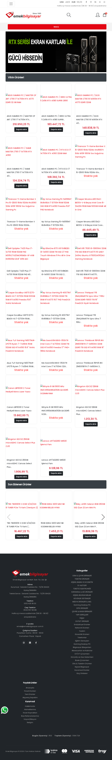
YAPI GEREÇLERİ (82, 615)
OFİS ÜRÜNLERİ (82, 608)
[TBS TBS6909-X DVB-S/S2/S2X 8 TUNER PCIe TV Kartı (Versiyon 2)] (22, 506)
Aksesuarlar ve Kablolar (82, 650)
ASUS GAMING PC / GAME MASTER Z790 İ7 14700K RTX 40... (20, 172)
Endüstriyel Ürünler (82, 624)
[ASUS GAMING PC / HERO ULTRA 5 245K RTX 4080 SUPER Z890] (56, 99)
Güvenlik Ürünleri (82, 634)
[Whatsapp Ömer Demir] (100, 2)
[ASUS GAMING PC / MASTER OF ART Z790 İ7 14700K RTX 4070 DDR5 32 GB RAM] (21, 99)
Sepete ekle (21, 129)
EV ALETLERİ (82, 585)
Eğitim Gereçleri (82, 641)
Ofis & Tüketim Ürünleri (82, 663)
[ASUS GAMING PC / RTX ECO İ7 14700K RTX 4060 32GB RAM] (56, 152)
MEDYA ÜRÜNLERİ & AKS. (82, 602)
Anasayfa (30, 688)
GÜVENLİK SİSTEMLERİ (82, 598)
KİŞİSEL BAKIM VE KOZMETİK (82, 582)
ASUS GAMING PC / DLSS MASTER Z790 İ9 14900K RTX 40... (89, 119)
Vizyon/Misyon (30, 719)
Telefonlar (82, 637)
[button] (51, 69)
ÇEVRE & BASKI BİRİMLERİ (82, 611)
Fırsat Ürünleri (30, 691)
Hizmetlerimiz (30, 709)
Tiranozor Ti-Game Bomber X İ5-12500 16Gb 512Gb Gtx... (90, 170)
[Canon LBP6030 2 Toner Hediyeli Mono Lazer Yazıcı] (21, 390)
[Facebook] (86, 2)
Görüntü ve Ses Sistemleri (82, 657)
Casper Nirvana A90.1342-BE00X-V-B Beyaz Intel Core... (90, 223)
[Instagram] (91, 2)
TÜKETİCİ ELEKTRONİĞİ (82, 589)
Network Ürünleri (82, 628)
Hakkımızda (30, 706)
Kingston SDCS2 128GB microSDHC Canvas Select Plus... (88, 411)
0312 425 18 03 (30, 603)
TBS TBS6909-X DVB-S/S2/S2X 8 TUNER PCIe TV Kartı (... (21, 525)
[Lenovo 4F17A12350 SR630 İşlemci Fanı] (56, 443)
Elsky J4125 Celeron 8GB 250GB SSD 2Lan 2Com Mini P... (89, 525)
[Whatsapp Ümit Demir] (104, 2)
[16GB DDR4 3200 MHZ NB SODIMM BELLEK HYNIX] (56, 506)
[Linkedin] (95, 2)
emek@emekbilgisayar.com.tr (30, 626)
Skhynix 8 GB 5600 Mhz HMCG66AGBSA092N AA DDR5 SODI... (55, 411)
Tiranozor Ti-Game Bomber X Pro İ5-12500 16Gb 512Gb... (21, 223)
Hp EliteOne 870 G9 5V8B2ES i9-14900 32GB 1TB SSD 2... (55, 273)
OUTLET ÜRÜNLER (82, 621)
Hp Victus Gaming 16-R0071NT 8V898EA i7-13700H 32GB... (56, 317)
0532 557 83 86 (30, 610)
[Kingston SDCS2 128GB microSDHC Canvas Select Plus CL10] (90, 390)
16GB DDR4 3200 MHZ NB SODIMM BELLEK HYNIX (52, 525)
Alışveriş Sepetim (30, 697)
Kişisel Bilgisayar (82, 667)
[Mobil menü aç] (69, 15)
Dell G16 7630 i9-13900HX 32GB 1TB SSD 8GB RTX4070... (90, 273)
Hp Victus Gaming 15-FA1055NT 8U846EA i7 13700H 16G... (56, 223)
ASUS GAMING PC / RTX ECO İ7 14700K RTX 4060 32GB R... (56, 170)
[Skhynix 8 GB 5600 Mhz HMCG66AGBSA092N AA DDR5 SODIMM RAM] (56, 390)
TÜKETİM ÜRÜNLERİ (82, 579)
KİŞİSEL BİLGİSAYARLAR (82, 595)
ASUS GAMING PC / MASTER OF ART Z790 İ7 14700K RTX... (21, 118)
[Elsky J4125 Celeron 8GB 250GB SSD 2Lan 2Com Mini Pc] (90, 506)
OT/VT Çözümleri (82, 654)
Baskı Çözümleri (82, 660)
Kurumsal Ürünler (82, 670)
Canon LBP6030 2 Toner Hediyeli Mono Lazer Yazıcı (19, 409)
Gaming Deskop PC (82, 605)
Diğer (82, 618)
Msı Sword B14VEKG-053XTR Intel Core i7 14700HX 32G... (54, 365)
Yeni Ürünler (30, 694)
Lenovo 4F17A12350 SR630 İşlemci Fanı (54, 462)
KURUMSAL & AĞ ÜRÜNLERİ (82, 592)
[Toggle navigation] (11, 4)
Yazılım (82, 631)
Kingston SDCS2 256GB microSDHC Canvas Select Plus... (19, 463)
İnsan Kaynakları (30, 713)
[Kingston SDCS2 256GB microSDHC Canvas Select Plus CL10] (21, 443)
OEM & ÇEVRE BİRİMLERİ (82, 575)
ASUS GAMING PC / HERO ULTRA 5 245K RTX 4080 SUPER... (56, 118)
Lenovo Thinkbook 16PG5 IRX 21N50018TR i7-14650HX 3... (89, 365)
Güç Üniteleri (82, 673)
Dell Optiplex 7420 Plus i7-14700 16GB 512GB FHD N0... (19, 273)
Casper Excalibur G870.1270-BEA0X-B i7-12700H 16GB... (20, 317)
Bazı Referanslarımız (30, 716)
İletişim (30, 722)
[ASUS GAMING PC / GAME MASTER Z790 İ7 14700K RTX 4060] (21, 152)
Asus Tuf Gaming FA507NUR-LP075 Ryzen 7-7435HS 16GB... (21, 365)
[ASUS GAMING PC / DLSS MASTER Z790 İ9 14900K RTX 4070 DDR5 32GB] (90, 99)
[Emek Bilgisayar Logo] (23, 15)
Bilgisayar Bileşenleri (82, 647)
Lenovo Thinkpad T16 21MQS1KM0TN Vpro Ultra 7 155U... (88, 319)
